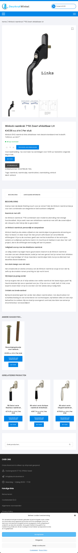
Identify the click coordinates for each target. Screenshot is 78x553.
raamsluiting (44, 172)
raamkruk (13, 172)
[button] (75, 515)
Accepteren (39, 534)
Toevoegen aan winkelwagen (27, 147)
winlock (53, 172)
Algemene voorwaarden (11, 506)
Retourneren (7, 494)
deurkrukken (62, 295)
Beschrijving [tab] (12, 195)
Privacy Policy (43, 550)
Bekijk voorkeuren (39, 545)
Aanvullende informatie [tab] (32, 195)
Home (4, 22)
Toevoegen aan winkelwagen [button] (13, 358)
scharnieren (30, 297)
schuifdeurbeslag (12, 297)
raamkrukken (33, 172)
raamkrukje (22, 172)
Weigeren (39, 540)
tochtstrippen (43, 297)
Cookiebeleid (34, 550)
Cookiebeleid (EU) (9, 500)
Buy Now (10, 159)
